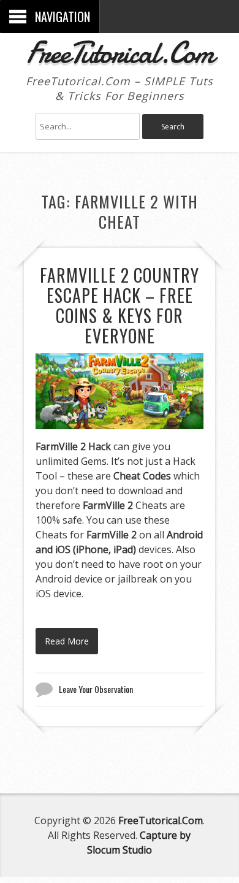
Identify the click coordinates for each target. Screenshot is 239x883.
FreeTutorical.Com (119, 53)
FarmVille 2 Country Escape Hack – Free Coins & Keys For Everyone (119, 305)
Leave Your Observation (96, 688)
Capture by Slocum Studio (139, 842)
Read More (67, 641)
